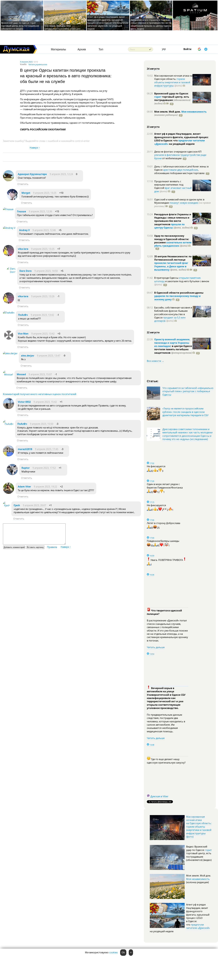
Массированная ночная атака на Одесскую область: (173, 77)
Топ (101, 49)
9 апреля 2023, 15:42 (45, 401)
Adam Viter (24, 486)
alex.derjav (27, 355)
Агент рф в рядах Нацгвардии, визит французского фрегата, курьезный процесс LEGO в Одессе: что (181, 137)
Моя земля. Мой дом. (167, 111)
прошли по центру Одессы (169, 226)
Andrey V (24, 230)
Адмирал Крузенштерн (32, 174)
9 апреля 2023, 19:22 (45, 486)
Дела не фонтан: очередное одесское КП (178, 151)
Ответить (22, 184)
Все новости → (155, 361)
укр (164, 49)
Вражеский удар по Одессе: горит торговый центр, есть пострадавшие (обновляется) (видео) (20, 25)
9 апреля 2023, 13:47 (48, 355)
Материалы (58, 49)
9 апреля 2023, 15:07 (40, 374)
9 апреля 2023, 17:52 (44, 467)
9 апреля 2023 (26, 61)
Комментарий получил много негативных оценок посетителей (39, 394)
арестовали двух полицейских (180, 169)
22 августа (153, 332)
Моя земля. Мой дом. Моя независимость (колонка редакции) (62, 27)
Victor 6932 (24, 401)
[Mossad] (8, 374)
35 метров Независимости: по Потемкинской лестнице (173, 258)
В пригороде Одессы (166, 277)
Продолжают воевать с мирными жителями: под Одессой (168, 185)
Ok (123, 952)
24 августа (153, 68)
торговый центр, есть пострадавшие (172, 100)
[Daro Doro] (11, 272)
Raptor (26, 467)
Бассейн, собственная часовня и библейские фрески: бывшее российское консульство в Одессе (173, 312)
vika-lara (23, 248)
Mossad (21, 374)
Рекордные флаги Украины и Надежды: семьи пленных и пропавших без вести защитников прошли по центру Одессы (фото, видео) (151, 24)
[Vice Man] (8, 340)
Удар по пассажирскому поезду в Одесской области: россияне (171, 239)
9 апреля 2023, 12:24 (61, 174)
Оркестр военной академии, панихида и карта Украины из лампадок (172, 343)
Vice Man (23, 333)
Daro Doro (25, 270)
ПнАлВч (23, 314)
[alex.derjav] (10, 353)
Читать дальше (156, 647)
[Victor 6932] (8, 408)
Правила (52, 547)
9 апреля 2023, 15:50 (41, 423)
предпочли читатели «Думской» (198, 926)
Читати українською (37, 64)
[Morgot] (12, 199)
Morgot (26, 192)
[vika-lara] (8, 255)
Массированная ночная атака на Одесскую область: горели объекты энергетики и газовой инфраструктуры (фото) (198, 826)
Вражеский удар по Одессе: (171, 93)
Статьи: (153, 381)
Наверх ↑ (35, 147)
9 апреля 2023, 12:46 (44, 230)
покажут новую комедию (184, 202)
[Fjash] (6, 505)
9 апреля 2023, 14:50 (46, 270)
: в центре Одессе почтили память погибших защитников (173, 349)
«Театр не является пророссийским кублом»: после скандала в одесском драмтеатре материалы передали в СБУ (185, 412)
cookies (113, 952)
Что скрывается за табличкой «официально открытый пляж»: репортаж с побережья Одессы (187, 391)
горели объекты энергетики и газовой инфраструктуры (172, 82)
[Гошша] (8, 209)
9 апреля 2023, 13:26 (42, 296)
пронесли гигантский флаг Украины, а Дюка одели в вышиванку (171, 266)
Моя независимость (194, 111)
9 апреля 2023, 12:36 (40, 211)
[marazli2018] (8, 455)
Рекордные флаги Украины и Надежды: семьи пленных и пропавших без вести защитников (172, 219)
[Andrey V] (9, 228)
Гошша (21, 211)
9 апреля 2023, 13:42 (42, 314)
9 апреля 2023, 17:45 (46, 449)
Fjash (17, 505)
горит (157, 96)
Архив (82, 49)
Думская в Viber (159, 796)
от (172, 158)
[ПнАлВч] (8, 312)
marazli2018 (25, 449)
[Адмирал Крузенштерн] (8, 180)
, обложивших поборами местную (179, 171)
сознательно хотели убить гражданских (172, 244)
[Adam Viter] (8, 493)
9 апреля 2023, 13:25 (44, 192)
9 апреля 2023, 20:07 (34, 505)
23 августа (153, 126)
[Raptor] (12, 474)
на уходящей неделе (181, 144)
